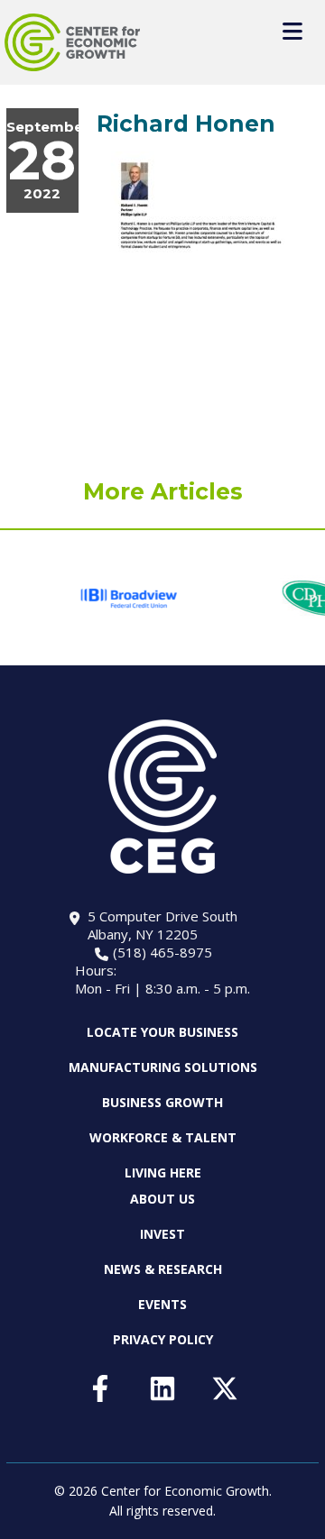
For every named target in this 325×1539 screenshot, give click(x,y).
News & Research (163, 1269)
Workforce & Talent (163, 1137)
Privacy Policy (163, 1339)
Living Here (163, 1172)
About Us (162, 1199)
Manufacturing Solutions (163, 1067)
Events (162, 1304)
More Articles (163, 491)
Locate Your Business (162, 1032)
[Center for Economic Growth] (72, 42)
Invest (162, 1233)
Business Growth (162, 1102)
